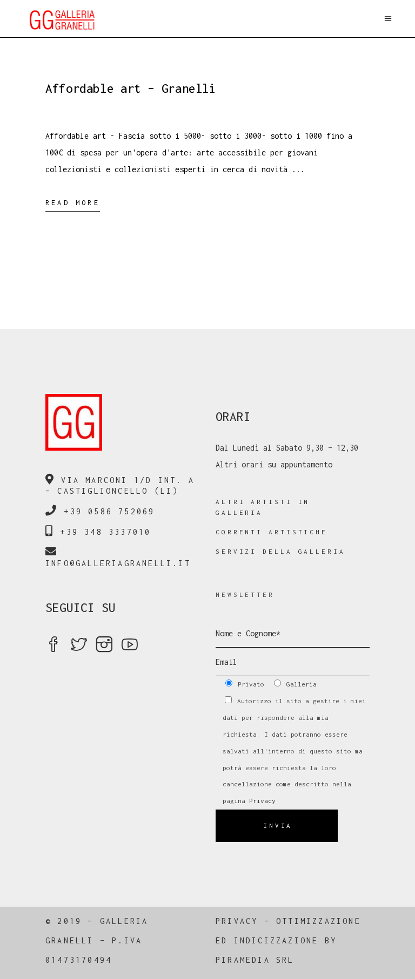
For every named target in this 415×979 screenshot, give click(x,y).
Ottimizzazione (318, 921)
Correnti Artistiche (271, 531)
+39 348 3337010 (105, 531)
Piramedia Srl (255, 959)
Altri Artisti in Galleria (263, 507)
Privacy (262, 800)
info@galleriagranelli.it (118, 563)
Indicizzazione (276, 940)
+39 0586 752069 (109, 511)
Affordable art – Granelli (130, 88)
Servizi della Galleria (280, 551)
